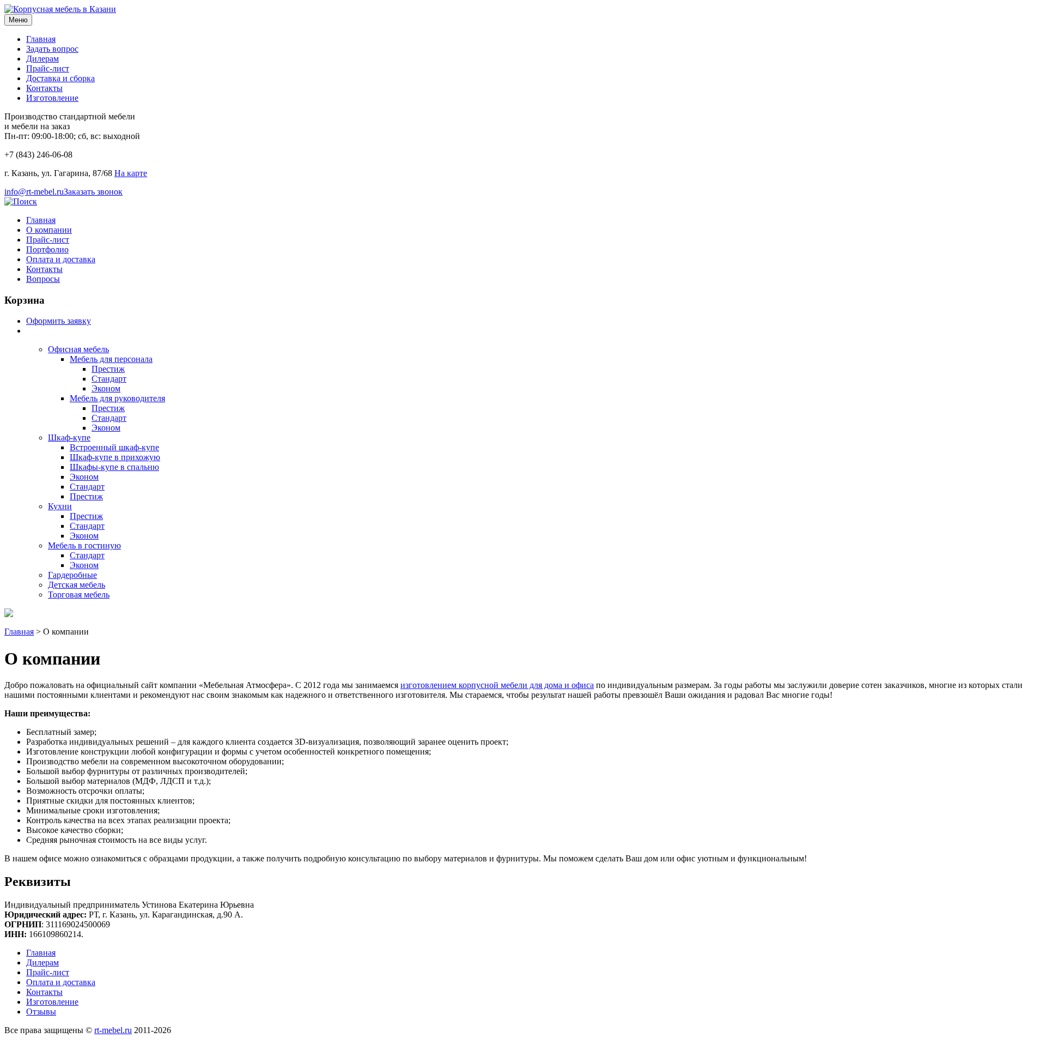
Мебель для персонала (111, 359)
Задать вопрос (52, 48)
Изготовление (52, 97)
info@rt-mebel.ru (34, 191)
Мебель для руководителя (117, 398)
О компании (49, 229)
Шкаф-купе (69, 437)
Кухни (60, 506)
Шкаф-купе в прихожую (115, 457)
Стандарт (109, 378)
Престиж (108, 368)
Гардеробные (72, 575)
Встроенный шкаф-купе (114, 447)
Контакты (44, 88)
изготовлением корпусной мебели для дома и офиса (497, 685)
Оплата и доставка (60, 259)
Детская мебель (76, 584)
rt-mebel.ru (113, 1030)
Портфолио (47, 249)
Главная (41, 39)
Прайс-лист (47, 68)
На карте (130, 173)
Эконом (106, 388)
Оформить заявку (58, 320)
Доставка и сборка (60, 78)
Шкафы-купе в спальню (114, 467)
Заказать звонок (93, 191)
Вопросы (43, 278)
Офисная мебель (78, 349)
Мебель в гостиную (84, 545)
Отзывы (41, 1011)
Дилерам (42, 58)
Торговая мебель (79, 594)
